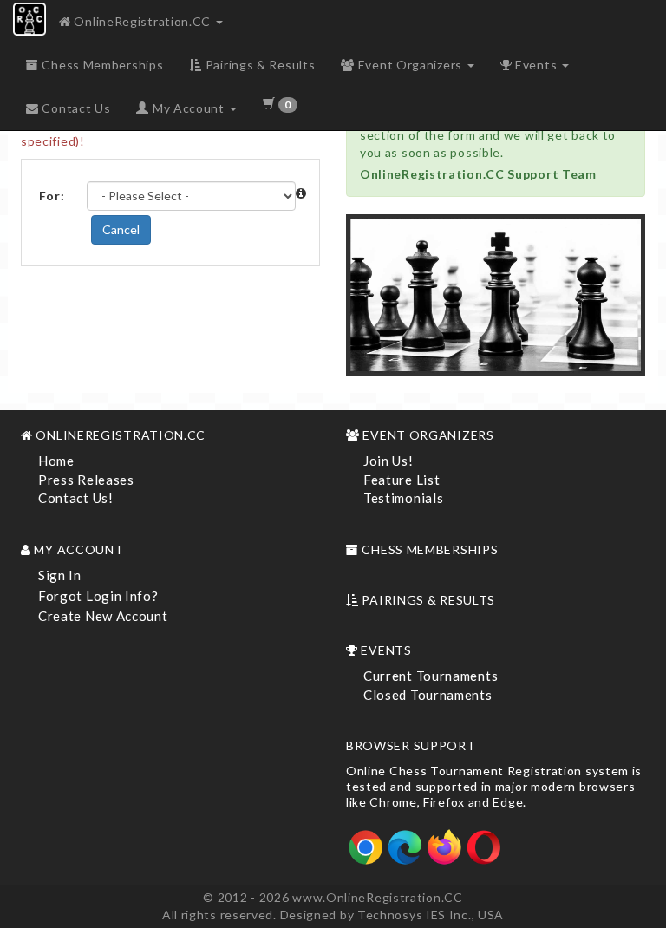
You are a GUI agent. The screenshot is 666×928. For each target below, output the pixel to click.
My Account (188, 108)
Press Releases (86, 479)
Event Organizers (410, 64)
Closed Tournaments (428, 695)
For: (52, 195)
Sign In (60, 575)
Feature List (401, 479)
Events (536, 64)
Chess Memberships (101, 64)
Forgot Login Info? (98, 596)
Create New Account (103, 616)
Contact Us (75, 108)
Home (56, 460)
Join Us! (388, 460)
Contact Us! (76, 498)
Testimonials (403, 498)
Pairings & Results (258, 64)
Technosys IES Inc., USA (430, 914)
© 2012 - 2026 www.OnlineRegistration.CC (332, 897)
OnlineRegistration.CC (142, 21)
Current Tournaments (430, 675)
